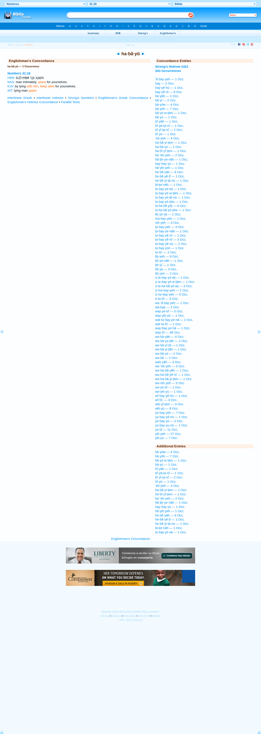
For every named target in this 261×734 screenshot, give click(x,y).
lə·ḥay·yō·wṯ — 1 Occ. (171, 189)
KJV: (10, 86)
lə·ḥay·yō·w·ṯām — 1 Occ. (173, 193)
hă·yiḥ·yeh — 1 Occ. (169, 168)
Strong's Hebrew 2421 (171, 66)
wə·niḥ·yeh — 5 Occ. (170, 383)
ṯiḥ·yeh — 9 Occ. (167, 256)
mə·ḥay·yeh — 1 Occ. (170, 218)
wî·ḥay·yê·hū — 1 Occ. (171, 396)
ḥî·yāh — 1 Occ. (166, 121)
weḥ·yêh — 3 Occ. (168, 362)
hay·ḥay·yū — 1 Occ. (170, 164)
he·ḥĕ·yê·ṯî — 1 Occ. (170, 176)
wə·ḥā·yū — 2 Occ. (169, 353)
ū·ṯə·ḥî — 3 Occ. (167, 298)
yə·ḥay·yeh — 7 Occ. (170, 413)
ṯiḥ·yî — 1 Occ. (165, 265)
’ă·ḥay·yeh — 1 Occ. (169, 79)
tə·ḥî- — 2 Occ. (166, 252)
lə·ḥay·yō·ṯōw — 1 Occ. (172, 202)
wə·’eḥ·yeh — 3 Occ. (170, 366)
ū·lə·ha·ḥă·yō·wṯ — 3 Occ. (174, 286)
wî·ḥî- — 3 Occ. (166, 400)
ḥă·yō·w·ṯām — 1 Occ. (171, 113)
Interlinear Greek (19, 98)
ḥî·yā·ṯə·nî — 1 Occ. (169, 126)
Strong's (19, 45)
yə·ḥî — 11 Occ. (166, 429)
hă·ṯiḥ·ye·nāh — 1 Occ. (171, 159)
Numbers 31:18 (18, 73)
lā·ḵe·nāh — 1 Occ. (169, 184)
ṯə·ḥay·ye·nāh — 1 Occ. (172, 231)
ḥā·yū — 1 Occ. (166, 117)
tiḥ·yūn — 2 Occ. (167, 273)
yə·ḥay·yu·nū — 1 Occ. (171, 425)
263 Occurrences (168, 71)
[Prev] (4, 340)
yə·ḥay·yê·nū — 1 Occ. (171, 417)
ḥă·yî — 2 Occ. (165, 100)
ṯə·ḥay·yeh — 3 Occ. (169, 227)
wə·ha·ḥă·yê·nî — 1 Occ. (173, 375)
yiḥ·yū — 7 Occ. (166, 438)
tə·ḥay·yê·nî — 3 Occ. (170, 239)
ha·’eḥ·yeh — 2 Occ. (169, 155)
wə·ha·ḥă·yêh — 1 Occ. (172, 370)
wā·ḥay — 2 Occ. (167, 307)
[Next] (256, 340)
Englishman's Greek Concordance (123, 98)
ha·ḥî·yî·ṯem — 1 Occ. (171, 151)
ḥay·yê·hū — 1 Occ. (169, 88)
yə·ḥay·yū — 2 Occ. (169, 421)
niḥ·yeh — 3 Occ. (167, 222)
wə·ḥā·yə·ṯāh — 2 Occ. (171, 341)
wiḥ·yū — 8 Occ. (167, 408)
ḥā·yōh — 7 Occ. (167, 109)
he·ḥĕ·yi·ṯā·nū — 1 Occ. (172, 180)
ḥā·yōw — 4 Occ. (167, 104)
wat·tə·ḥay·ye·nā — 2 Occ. (174, 320)
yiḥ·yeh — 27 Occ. (168, 434)
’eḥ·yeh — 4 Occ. (167, 138)
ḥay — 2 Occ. (165, 83)
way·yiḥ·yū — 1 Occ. (170, 315)
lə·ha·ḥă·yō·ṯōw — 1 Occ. (173, 210)
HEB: (11, 78)
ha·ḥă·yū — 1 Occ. (168, 147)
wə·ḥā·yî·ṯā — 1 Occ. (170, 345)
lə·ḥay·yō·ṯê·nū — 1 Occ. (173, 197)
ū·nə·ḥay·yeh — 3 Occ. (171, 294)
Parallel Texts (70, 102)
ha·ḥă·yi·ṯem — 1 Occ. (171, 142)
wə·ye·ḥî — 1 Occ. (168, 387)
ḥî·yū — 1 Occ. (165, 134)
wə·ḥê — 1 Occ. (166, 358)
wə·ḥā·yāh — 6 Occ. (169, 336)
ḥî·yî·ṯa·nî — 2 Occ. (169, 130)
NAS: (11, 82)
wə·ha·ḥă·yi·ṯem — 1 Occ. (173, 379)
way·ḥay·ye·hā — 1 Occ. (172, 328)
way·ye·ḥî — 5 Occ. (169, 311)
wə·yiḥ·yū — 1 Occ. (169, 391)
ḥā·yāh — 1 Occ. (167, 96)
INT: (10, 90)
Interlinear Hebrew (49, 98)
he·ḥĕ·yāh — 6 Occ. (169, 172)
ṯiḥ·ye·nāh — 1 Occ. (169, 260)
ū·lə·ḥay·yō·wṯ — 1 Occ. (172, 277)
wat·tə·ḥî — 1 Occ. (168, 324)
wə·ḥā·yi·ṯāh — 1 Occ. (171, 349)
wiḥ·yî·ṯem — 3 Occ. (169, 404)
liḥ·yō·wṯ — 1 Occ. (168, 214)
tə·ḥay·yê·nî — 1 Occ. (170, 235)
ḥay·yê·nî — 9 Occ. (169, 92)
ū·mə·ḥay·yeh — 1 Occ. (172, 290)
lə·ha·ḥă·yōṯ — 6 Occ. (170, 206)
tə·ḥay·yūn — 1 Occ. (169, 248)
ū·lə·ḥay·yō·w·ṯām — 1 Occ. (175, 282)
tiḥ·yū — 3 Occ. (166, 269)
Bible (10, 45)
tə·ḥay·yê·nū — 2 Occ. (171, 244)
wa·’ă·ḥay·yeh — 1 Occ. (172, 303)
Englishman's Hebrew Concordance (32, 102)
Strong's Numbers (81, 98)
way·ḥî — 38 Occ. (168, 332)
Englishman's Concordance (130, 539)
